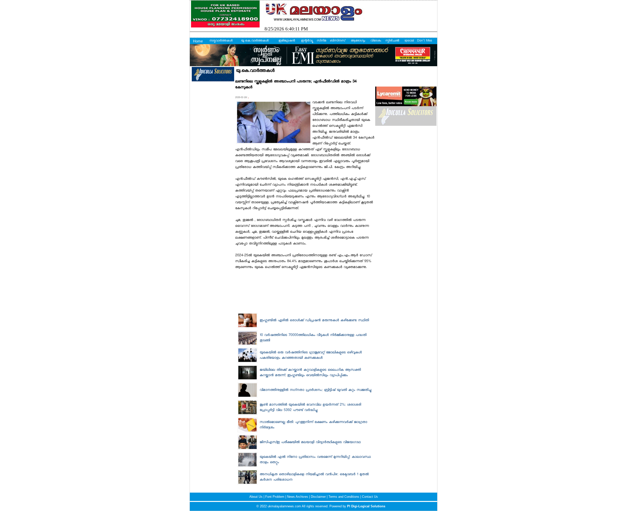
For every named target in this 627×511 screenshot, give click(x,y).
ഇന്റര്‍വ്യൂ (307, 40)
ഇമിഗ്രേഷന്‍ (286, 40)
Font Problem (275, 496)
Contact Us (370, 496)
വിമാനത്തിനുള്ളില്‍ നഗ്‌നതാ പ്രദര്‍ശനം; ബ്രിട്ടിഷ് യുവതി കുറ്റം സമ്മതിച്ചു (315, 390)
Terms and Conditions (344, 496)
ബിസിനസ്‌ (337, 40)
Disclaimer (319, 496)
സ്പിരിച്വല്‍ (392, 40)
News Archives (298, 496)
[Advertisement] (304, 282)
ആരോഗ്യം (358, 40)
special (409, 40)
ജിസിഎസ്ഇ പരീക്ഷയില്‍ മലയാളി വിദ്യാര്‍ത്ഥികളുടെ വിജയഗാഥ (310, 442)
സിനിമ (321, 40)
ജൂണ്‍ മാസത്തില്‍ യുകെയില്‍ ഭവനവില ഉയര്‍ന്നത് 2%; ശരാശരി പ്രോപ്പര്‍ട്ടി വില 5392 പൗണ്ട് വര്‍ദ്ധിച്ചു (310, 407)
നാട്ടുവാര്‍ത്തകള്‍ (220, 40)
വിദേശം (375, 40)
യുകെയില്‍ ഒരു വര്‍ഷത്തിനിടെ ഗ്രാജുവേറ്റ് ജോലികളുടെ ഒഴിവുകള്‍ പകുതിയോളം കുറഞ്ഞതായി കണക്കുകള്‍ (311, 355)
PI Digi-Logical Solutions (366, 506)
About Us (256, 496)
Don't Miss (424, 40)
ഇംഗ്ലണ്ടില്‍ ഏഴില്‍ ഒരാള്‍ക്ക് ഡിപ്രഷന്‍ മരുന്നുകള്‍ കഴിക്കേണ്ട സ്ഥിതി (314, 320)
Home (198, 41)
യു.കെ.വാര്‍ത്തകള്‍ (254, 40)
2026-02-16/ (241, 97)
